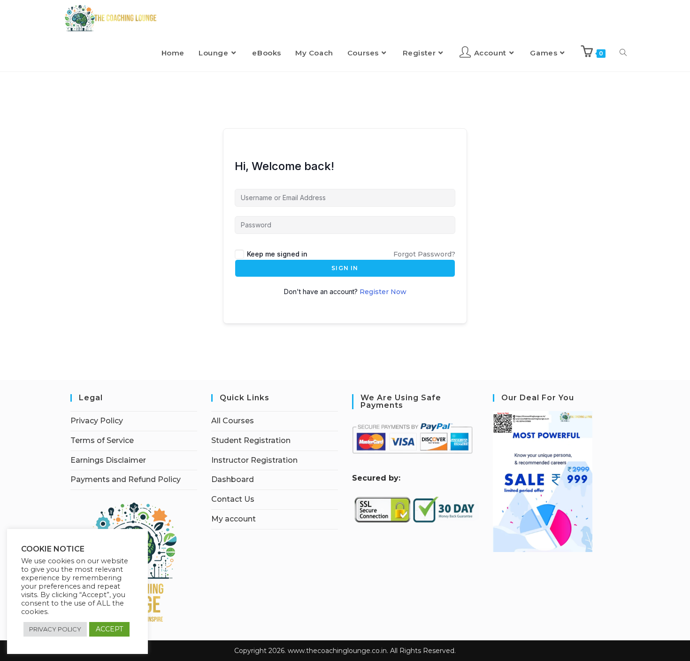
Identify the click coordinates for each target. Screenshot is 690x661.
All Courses (232, 420)
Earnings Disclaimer (108, 460)
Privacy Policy (96, 420)
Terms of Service (102, 440)
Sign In (344, 268)
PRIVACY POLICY (55, 629)
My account (233, 518)
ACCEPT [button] (109, 629)
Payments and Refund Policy (125, 479)
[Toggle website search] (623, 53)
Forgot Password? (424, 254)
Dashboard (232, 479)
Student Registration (251, 440)
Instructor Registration (254, 460)
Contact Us (232, 499)
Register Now (383, 292)
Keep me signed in (277, 254)
